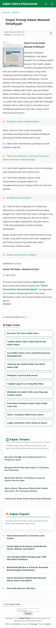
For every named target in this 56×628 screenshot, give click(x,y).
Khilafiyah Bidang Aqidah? (19, 197)
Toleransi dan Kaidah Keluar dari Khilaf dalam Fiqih (26, 365)
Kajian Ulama (25, 618)
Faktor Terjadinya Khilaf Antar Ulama (25, 414)
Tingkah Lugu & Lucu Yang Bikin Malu (25, 383)
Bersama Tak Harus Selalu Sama (23, 333)
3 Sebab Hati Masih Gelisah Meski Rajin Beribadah (27, 499)
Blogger (34, 624)
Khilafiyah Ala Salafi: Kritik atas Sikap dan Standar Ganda (27, 393)
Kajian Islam (39, 282)
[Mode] (46, 3)
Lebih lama (10, 317)
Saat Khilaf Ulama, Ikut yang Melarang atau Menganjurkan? (28, 354)
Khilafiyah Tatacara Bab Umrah (22, 375)
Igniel (48, 624)
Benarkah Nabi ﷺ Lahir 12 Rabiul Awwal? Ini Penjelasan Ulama (25, 458)
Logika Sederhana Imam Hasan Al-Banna (27, 423)
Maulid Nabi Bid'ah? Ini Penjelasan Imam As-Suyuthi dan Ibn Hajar (25, 479)
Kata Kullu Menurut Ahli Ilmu (21, 588)
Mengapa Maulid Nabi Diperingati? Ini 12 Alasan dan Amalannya (26, 468)
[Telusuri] (52, 3)
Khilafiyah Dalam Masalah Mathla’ (22, 121)
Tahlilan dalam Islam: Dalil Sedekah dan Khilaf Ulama (26, 343)
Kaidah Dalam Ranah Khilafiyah (21, 254)
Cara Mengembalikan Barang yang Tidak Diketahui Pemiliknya (26, 558)
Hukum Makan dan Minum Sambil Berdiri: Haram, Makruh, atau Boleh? (27, 547)
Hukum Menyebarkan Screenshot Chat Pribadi (26, 537)
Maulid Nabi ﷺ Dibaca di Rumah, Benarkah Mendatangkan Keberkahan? (27, 568)
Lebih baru (20, 317)
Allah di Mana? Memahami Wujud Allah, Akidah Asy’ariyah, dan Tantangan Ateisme (26, 489)
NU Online (17, 624)
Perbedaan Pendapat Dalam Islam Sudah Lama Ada (27, 405)
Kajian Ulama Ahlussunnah (20, 4)
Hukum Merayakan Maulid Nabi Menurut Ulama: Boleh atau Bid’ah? (26, 579)
